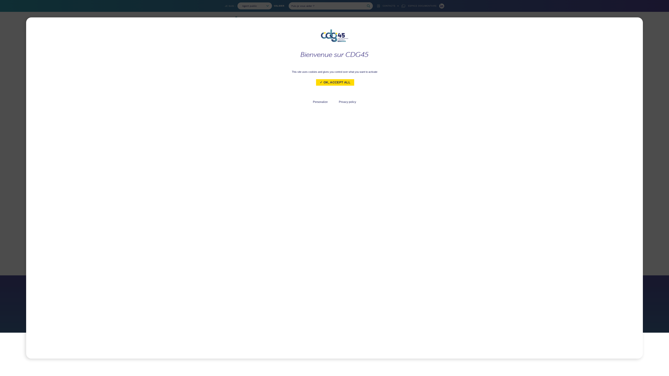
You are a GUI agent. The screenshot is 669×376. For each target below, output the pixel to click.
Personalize (320, 101)
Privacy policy (347, 101)
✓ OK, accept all (335, 82)
